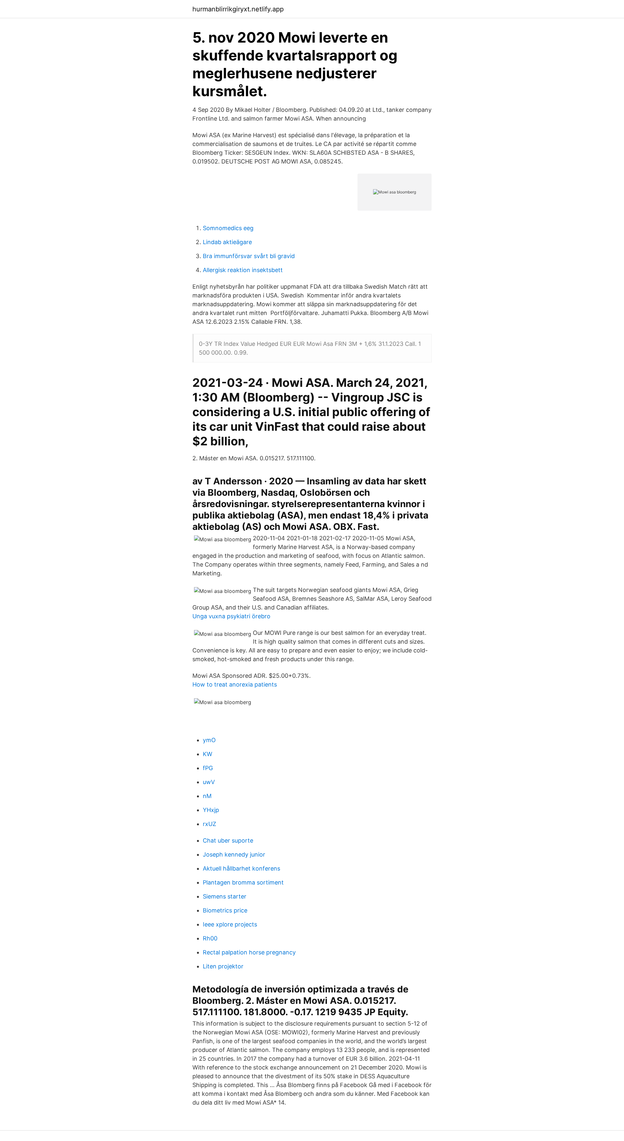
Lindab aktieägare (227, 242)
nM (207, 796)
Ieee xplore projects (230, 924)
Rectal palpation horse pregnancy (249, 952)
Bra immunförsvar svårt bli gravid (249, 256)
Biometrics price (225, 910)
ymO (209, 740)
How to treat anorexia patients (234, 684)
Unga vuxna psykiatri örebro (231, 616)
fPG (208, 768)
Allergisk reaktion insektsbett (243, 270)
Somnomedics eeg (228, 228)
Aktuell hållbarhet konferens (241, 868)
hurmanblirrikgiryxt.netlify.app (238, 9)
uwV (209, 782)
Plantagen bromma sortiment (243, 882)
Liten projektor (223, 966)
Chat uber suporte (228, 840)
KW (207, 754)
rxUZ (209, 823)
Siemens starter (224, 896)
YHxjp (211, 810)
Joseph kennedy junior (234, 854)
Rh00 (210, 938)
